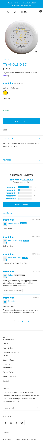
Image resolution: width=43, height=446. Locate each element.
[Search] (8, 12)
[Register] (37, 408)
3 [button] (22, 321)
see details (27, 5)
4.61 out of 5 (27, 179)
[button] (8, 83)
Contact (6, 381)
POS (16, 439)
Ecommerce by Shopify (28, 439)
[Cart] (39, 12)
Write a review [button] (21, 204)
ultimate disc (30, 143)
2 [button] (18, 321)
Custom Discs (8, 360)
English (6, 432)
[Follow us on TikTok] (16, 422)
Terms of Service (9, 376)
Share (5, 129)
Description (8, 139)
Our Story (7, 343)
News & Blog (8, 348)
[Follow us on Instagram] (11, 422)
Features (7, 160)
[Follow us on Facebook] (5, 422)
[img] (8, 220)
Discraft (7, 60)
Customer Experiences (7, 366)
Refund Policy (8, 372)
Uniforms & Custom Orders (11, 354)
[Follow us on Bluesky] (21, 422)
